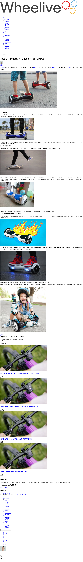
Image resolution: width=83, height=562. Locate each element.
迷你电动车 (7, 40)
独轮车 (4, 541)
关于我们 (7, 46)
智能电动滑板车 (8, 513)
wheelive (8, 494)
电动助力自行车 (8, 42)
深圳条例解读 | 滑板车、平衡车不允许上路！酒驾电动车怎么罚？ (19, 406)
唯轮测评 (7, 21)
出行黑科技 (5, 43)
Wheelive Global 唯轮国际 (5, 493)
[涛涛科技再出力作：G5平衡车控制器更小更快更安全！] (23, 436)
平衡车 (4, 28)
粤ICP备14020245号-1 (24, 494)
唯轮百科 (7, 23)
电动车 (4, 36)
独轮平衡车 (7, 31)
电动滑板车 (5, 533)
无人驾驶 (4, 544)
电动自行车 (5, 532)
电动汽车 (4, 538)
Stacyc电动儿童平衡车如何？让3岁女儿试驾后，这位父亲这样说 (19, 374)
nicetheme (17, 494)
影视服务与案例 (6, 19)
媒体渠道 (7, 47)
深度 (6, 25)
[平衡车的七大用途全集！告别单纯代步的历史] (23, 468)
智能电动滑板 (7, 35)
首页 (4, 17)
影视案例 (6, 487)
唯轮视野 (7, 24)
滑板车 (4, 32)
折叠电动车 (7, 39)
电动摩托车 (7, 517)
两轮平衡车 (7, 29)
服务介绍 (2, 487)
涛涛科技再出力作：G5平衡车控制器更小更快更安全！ (16, 439)
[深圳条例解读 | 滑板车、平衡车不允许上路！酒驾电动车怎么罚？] (23, 403)
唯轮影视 (7, 48)
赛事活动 (7, 27)
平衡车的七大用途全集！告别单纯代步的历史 (14, 471)
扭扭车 (3, 67)
